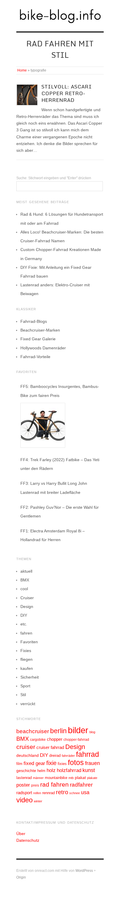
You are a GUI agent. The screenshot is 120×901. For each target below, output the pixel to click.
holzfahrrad (69, 770)
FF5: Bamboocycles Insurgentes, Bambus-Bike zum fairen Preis (59, 391)
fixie (51, 763)
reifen (37, 793)
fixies (62, 763)
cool (24, 588)
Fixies (25, 650)
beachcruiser (32, 731)
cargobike (38, 739)
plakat (80, 777)
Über (20, 833)
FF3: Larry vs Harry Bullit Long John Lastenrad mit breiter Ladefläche (53, 487)
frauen (92, 763)
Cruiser (27, 597)
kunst (88, 770)
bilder (78, 730)
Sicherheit (29, 677)
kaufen (26, 668)
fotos (76, 762)
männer (38, 778)
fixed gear (34, 763)
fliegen (26, 659)
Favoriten (29, 641)
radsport (24, 792)
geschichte (26, 770)
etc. (23, 624)
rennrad (48, 793)
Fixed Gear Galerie (38, 339)
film (19, 763)
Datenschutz (27, 840)
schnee (74, 793)
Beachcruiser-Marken (40, 330)
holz (51, 770)
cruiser (25, 746)
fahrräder (68, 755)
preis (35, 785)
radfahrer (81, 785)
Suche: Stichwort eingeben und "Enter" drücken (53, 178)
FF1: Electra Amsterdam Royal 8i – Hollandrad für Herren (52, 535)
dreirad (55, 756)
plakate (92, 778)
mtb (71, 778)
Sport (25, 686)
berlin (58, 731)
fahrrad (87, 754)
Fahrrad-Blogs (33, 321)
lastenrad (24, 777)
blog (92, 732)
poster (23, 785)
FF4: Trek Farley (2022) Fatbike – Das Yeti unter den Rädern (59, 464)
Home (22, 70)
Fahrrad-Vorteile (35, 356)
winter (38, 801)
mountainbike (56, 778)
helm (41, 770)
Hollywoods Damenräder (43, 348)
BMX (24, 580)
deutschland (27, 755)
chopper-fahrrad (76, 739)
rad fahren (54, 784)
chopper (54, 739)
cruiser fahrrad (50, 747)
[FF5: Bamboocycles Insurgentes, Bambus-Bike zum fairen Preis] (42, 425)
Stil (23, 694)
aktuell (26, 571)
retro (62, 792)
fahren (26, 633)
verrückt (27, 703)
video (24, 800)
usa (85, 792)
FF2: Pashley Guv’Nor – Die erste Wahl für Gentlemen (59, 511)
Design (26, 606)
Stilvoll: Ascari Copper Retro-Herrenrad (66, 93)
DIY (23, 615)
